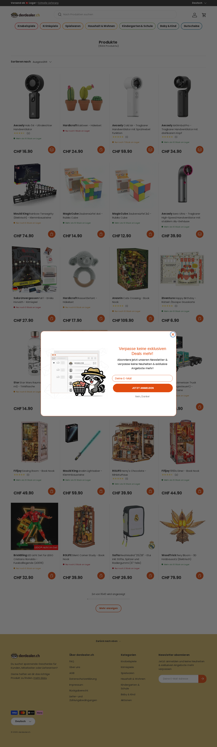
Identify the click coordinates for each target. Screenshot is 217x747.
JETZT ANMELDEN (143, 388)
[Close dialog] (173, 334)
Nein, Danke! (142, 396)
